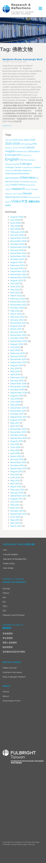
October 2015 (17, 465)
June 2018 (15, 402)
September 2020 (19, 341)
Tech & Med (22, 197)
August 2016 (16, 441)
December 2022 (18, 302)
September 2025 (18, 247)
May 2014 (15, 505)
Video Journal (9, 668)
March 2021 (16, 329)
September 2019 (18, 362)
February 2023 (17, 298)
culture (19, 151)
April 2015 (15, 483)
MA (4, 597)
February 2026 (17, 232)
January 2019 (16, 380)
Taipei (20, 194)
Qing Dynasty (30, 185)
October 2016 (17, 435)
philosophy (33, 182)
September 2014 (18, 496)
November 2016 (18, 432)
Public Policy (17, 184)
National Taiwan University (17, 182)
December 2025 (18, 238)
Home (6, 691)
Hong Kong (9, 170)
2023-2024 (18, 140)
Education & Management (14, 559)
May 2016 (15, 450)
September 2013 (18, 514)
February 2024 (17, 265)
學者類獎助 (8, 633)
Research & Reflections (21, 6)
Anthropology (26, 144)
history (37, 167)
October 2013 (17, 511)
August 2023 (16, 280)
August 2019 (16, 365)
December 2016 (18, 429)
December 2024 (18, 253)
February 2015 (17, 489)
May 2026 (15, 226)
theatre (8, 202)
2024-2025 (29, 139)
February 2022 (17, 317)
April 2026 (15, 229)
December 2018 (18, 383)
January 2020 (17, 356)
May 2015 (14, 480)
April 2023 (15, 292)
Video (16, 201)
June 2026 (15, 223)
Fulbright (26, 163)
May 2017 (14, 423)
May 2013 (14, 520)
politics (7, 185)
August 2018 (16, 395)
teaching (10, 197)
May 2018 (15, 405)
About (6, 696)
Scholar (6, 588)
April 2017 (15, 426)
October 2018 (17, 389)
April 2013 (15, 523)
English (12, 159)
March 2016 (16, 456)
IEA (4, 610)
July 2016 (14, 444)
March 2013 (16, 526)
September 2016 (18, 438)
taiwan (27, 193)
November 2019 (18, 359)
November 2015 (18, 462)
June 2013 (15, 517)
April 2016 (15, 453)
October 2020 (17, 338)
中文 (24, 201)
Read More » (7, 126)
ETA (21, 160)
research (18, 189)
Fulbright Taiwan (13, 167)
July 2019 (14, 368)
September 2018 (18, 392)
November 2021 (18, 323)
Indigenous (26, 170)
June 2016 (15, 447)
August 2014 (16, 499)
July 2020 (15, 347)
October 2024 (17, 259)
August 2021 (16, 326)
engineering (26, 155)
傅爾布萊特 (34, 201)
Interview (27, 177)
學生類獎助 (8, 638)
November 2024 (18, 256)
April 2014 (15, 508)
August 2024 (16, 262)
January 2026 (17, 235)
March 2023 (16, 295)
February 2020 (17, 353)
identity (17, 170)
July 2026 (15, 220)
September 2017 (18, 417)
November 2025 (18, 241)
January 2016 (16, 459)
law (37, 178)
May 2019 (15, 371)
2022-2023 (8, 140)
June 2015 (15, 477)
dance (25, 151)
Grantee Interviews (12, 672)
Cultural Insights (10, 554)
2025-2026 (12, 143)
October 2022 (17, 308)
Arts (34, 143)
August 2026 (16, 217)
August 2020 (16, 344)
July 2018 (14, 399)
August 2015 (16, 471)
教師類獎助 (8, 647)
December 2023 (18, 271)
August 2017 (16, 420)
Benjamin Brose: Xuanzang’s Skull (22, 59)
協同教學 (8, 205)
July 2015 (14, 474)
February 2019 (17, 377)
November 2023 (18, 274)
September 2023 (18, 277)
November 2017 (18, 411)
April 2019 (15, 374)
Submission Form (12, 701)
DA (4, 602)
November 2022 (18, 305)
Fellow (6, 593)
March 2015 (16, 486)
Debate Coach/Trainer (14, 615)
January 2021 (16, 332)
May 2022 (15, 311)
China (21, 148)
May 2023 (15, 289)
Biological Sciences (12, 148)
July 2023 (15, 283)
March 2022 (16, 314)
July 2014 (15, 502)
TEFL (38, 197)
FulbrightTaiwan (27, 167)
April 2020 (15, 350)
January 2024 (17, 268)
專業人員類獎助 (10, 642)
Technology (32, 197)
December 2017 (18, 408)
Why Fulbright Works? (14, 677)
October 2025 (17, 244)
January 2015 (16, 493)
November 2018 (18, 386)
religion (8, 189)
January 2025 (17, 250)
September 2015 (18, 468)
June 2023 (15, 286)
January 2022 (17, 320)
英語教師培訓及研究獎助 (14, 652)
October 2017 (17, 414)
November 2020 (18, 335)
